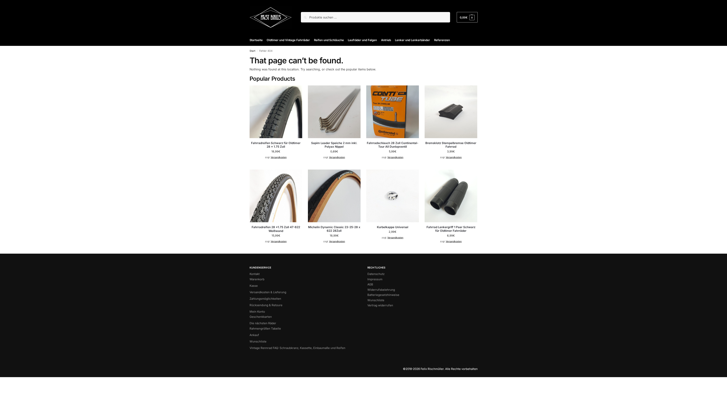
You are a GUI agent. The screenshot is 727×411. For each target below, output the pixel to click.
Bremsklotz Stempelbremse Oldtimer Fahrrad (450, 145)
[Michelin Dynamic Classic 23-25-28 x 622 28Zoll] (334, 196)
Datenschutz (376, 274)
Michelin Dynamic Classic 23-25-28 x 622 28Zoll (334, 229)
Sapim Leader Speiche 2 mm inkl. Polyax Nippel (334, 145)
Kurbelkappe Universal (392, 227)
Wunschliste (258, 341)
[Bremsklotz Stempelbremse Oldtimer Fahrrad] (451, 111)
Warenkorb (257, 279)
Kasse (254, 286)
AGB (370, 284)
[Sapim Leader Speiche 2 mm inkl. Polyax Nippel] (334, 111)
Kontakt (255, 274)
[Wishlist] (296, 91)
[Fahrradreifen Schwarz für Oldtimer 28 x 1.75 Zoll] (276, 111)
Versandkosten (279, 157)
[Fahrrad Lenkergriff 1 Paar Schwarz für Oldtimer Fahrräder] (451, 196)
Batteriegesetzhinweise (383, 295)
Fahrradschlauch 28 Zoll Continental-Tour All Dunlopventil (392, 145)
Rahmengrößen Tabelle (265, 328)
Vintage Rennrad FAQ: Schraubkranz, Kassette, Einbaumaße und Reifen (297, 348)
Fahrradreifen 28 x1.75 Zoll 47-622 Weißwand (276, 229)
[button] (467, 17)
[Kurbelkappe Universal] (392, 196)
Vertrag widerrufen (380, 305)
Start (252, 50)
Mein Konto (257, 311)
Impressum (374, 279)
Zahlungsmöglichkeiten (265, 298)
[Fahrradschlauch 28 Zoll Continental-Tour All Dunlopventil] (392, 111)
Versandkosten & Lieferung (268, 292)
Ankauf (254, 335)
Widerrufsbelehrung (381, 290)
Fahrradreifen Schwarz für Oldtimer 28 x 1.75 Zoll (275, 145)
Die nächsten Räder (263, 323)
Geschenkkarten (261, 317)
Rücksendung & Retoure (266, 305)
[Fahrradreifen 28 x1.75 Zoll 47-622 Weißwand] (276, 196)
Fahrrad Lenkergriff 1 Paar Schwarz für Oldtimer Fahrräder (451, 229)
